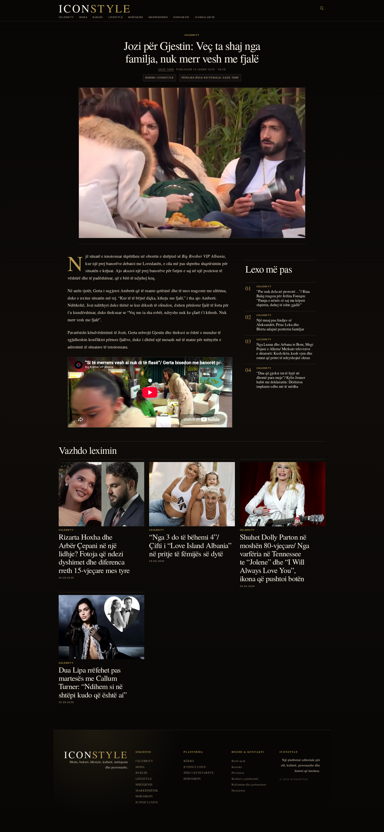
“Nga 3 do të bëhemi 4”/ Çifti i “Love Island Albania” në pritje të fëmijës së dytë (190, 545)
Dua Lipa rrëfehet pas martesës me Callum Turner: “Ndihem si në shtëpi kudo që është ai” (93, 682)
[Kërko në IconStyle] (322, 8)
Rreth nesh (239, 761)
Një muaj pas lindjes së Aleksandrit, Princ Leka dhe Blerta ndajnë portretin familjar (280, 325)
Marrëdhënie (158, 17)
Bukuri (98, 17)
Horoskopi (181, 17)
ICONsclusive (205, 17)
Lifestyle (115, 17)
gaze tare (166, 69)
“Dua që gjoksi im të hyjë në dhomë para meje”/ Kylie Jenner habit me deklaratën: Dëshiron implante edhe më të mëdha (280, 380)
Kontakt (237, 767)
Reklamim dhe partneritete (249, 784)
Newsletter (238, 790)
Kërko (189, 761)
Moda (83, 17)
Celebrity (66, 17)
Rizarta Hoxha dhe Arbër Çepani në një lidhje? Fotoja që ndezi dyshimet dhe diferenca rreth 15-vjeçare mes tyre (94, 553)
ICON (95, 8)
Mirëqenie (135, 17)
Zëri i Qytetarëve (199, 773)
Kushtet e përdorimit (245, 779)
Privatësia (238, 773)
